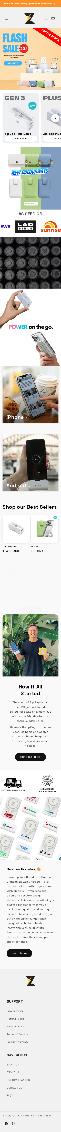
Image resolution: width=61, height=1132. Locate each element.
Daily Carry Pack (40, 591)
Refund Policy (15, 1018)
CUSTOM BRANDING (18, 1080)
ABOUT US (13, 1072)
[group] (21, 118)
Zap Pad (35, 546)
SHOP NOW (13, 1064)
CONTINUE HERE (30, 757)
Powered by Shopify (41, 1116)
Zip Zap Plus (9, 546)
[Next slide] (55, 118)
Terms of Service (17, 1034)
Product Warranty (18, 1041)
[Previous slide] (6, 118)
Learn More (19, 953)
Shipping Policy (16, 1026)
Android (16, 485)
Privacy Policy (15, 1010)
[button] (7, 18)
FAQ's (10, 1095)
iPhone (15, 417)
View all (30, 610)
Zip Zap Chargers (20, 1116)
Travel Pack (9, 591)
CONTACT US (14, 1087)
